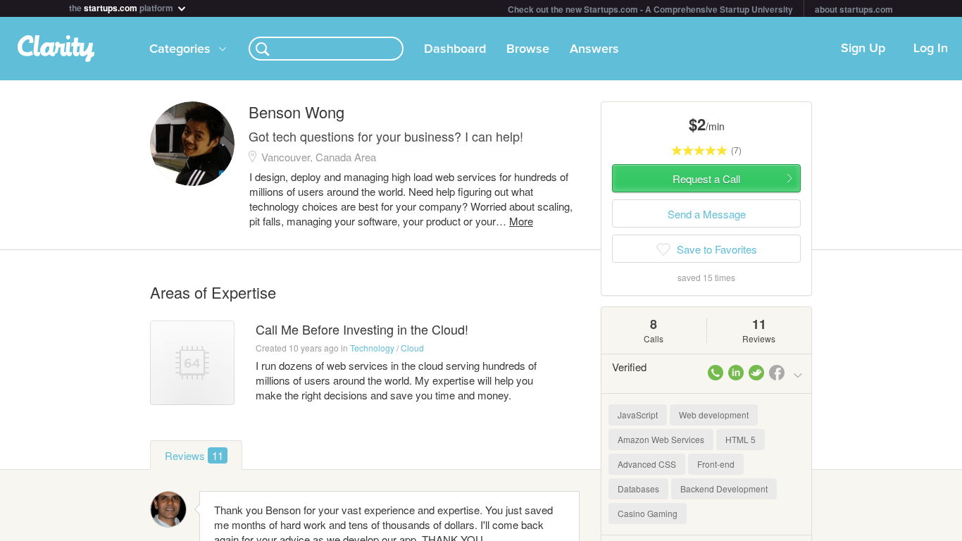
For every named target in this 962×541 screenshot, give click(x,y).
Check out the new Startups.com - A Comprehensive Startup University (650, 9)
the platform (122, 6)
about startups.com (854, 9)
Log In (930, 48)
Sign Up (863, 48)
